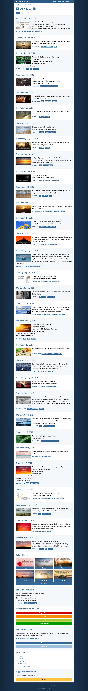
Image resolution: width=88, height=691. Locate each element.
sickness (42, 86)
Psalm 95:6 (35, 132)
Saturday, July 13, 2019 (25, 321)
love (42, 101)
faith (41, 165)
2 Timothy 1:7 (36, 101)
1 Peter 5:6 (35, 147)
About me (35, 685)
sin (40, 195)
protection (56, 441)
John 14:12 (35, 165)
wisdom (48, 386)
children (54, 386)
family (49, 531)
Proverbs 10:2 (36, 281)
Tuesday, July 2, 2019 (25, 521)
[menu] (72, 2)
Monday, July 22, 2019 (25, 172)
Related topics (22, 555)
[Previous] (17, 9)
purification (45, 195)
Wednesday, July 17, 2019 (27, 251)
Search (21, 658)
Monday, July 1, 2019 (25, 538)
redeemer (39, 31)
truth (44, 456)
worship (47, 132)
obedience (47, 314)
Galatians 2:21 (36, 46)
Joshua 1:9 (35, 426)
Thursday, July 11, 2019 (26, 360)
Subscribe (67, 1)
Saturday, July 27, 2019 (25, 92)
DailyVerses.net (19, 4)
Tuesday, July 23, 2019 (25, 154)
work (45, 165)
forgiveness (52, 226)
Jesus (48, 116)
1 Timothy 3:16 (20, 483)
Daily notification (44, 613)
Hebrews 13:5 (36, 244)
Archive (25, 4)
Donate (44, 679)
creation (41, 132)
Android (44, 620)
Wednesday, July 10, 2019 (27, 378)
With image (44, 646)
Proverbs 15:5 (36, 386)
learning (56, 211)
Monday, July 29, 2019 (25, 53)
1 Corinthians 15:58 (37, 314)
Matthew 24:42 (36, 353)
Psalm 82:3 (35, 180)
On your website (44, 623)
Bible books (23, 663)
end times (59, 353)
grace (43, 46)
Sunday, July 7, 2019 (24, 432)
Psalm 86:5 (35, 226)
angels (36, 483)
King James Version (25, 13)
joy (31, 68)
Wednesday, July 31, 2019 (27, 18)
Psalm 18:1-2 (19, 31)
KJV (17, 13)
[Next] (34, 9)
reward (47, 147)
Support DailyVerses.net (26, 672)
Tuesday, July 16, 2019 (25, 273)
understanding (59, 498)
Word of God (43, 296)
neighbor (47, 180)
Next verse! (44, 643)
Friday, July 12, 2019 (24, 345)
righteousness (49, 46)
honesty (43, 281)
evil (50, 195)
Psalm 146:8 (35, 86)
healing (47, 86)
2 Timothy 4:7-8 (20, 266)
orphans (41, 180)
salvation (27, 31)
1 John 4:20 (35, 531)
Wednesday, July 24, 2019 (27, 139)
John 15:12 (35, 116)
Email (44, 616)
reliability (42, 226)
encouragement (49, 211)
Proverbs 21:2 (36, 498)
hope (43, 441)
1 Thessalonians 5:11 (38, 211)
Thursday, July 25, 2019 (26, 123)
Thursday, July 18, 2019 (26, 233)
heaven (41, 408)
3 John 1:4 (35, 456)
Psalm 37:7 (35, 549)
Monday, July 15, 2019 (25, 288)
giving (32, 638)
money (47, 244)
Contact (45, 685)
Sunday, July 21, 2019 (25, 187)
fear (44, 426)
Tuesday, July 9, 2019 (25, 393)
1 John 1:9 (35, 195)
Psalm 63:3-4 (19, 603)
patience (53, 353)
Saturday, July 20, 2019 (25, 203)
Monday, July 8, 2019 (25, 415)
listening (53, 296)
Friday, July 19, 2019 (24, 218)
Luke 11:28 (35, 297)
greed (29, 408)
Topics (54, 1)
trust (42, 244)
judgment (52, 498)
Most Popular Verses (25, 666)
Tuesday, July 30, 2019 (25, 38)
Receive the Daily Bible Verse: (28, 609)
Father (43, 386)
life (48, 296)
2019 (29, 4)
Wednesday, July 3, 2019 (26, 505)
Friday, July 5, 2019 (24, 463)
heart (36, 638)
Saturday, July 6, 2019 (25, 448)
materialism (53, 244)
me (20, 675)
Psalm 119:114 (36, 441)
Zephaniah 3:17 (20, 68)
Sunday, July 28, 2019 (25, 75)
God (27, 68)
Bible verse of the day (25, 590)
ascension (50, 165)
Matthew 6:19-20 (21, 408)
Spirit (32, 483)
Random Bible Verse (24, 630)
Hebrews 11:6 (36, 371)
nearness (33, 338)
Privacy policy (51, 685)
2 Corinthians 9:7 (21, 638)
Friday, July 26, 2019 (24, 108)
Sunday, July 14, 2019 (25, 304)
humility (53, 132)
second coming (45, 353)
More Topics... (44, 584)
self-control (48, 101)
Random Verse (60, 1)
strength (33, 31)
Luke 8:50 (34, 513)
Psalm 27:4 (19, 338)
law (55, 46)
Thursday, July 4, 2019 (25, 490)
